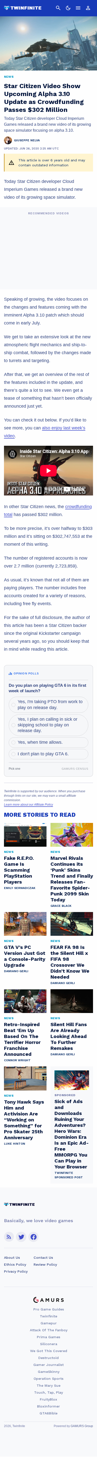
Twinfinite (48, 1316)
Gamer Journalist (48, 1365)
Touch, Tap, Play (48, 1392)
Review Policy (45, 1264)
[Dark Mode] (68, 8)
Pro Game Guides (48, 1309)
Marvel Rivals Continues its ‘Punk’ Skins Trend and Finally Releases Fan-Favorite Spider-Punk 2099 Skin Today (71, 879)
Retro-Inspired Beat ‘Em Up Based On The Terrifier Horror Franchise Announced (22, 1039)
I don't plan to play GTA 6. (43, 753)
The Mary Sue (48, 1385)
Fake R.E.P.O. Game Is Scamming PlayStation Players (19, 870)
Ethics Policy (15, 1264)
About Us (12, 1257)
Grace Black (60, 906)
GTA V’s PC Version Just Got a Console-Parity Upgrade (24, 956)
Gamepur (49, 1323)
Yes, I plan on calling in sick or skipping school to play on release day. (47, 725)
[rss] (9, 1237)
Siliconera (48, 1344)
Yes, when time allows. (40, 742)
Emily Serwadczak (19, 888)
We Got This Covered (48, 1351)
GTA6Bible (48, 1413)
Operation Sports (48, 1379)
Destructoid (48, 1358)
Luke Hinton (14, 1143)
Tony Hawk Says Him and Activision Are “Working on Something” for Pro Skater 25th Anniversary (24, 1119)
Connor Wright (17, 1060)
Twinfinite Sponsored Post (68, 1175)
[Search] (58, 8)
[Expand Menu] (78, 8)
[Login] (88, 8)
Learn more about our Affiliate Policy (28, 804)
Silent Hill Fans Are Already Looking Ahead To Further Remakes (68, 1036)
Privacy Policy (16, 1271)
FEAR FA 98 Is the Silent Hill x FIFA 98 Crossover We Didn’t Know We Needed (69, 962)
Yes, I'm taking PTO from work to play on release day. (50, 704)
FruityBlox (48, 1399)
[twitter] (21, 1237)
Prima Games (48, 1337)
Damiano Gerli (16, 971)
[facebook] (33, 1237)
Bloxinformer (48, 1406)
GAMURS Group (82, 1426)
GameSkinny (48, 1372)
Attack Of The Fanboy (48, 1330)
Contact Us (43, 1257)
